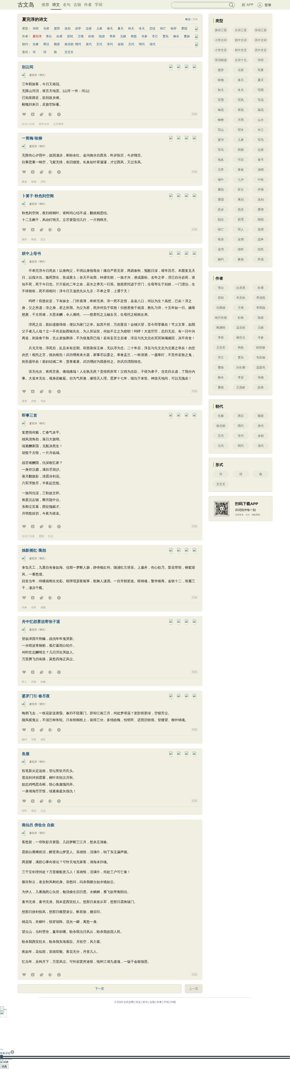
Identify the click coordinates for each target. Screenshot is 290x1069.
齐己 (155, 36)
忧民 (261, 249)
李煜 (112, 36)
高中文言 (261, 50)
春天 (110, 28)
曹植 (221, 387)
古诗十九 (241, 60)
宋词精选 (221, 60)
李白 (49, 36)
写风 (241, 100)
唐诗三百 (221, 30)
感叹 (43, 739)
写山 (221, 129)
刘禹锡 (220, 307)
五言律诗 (58, 124)
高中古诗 (261, 40)
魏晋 (57, 44)
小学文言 (221, 50)
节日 (241, 159)
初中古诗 (44, 124)
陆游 (102, 36)
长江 (261, 129)
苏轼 (70, 36)
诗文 (56, 5)
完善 (194, 114)
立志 (43, 810)
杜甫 (59, 36)
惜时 (241, 249)
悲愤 (152, 28)
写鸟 (261, 139)
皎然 (261, 387)
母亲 (24, 401)
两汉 (46, 44)
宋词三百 (261, 30)
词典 (4, 1066)
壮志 (50, 536)
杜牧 (91, 36)
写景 (33, 739)
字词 (98, 5)
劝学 (78, 28)
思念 (43, 239)
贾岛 (166, 36)
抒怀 (43, 181)
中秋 (261, 179)
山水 (261, 119)
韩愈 (134, 36)
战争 (261, 239)
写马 (221, 149)
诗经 (36, 28)
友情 (241, 239)
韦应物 (260, 357)
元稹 (123, 36)
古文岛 (26, 4)
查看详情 (5, 1053)
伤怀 (33, 607)
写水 (241, 129)
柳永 (176, 36)
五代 (99, 44)
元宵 (221, 169)
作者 (88, 5)
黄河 (221, 139)
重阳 (221, 189)
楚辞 (57, 28)
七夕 (241, 179)
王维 (81, 36)
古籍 (77, 5)
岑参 (144, 36)
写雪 (221, 100)
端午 (221, 179)
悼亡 (163, 28)
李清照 (260, 297)
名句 (66, 5)
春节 (261, 159)
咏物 (33, 181)
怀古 (241, 189)
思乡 (221, 209)
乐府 (46, 28)
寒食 (241, 169)
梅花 (221, 110)
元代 (131, 44)
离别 (241, 199)
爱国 (184, 28)
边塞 (89, 28)
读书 (221, 249)
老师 (261, 229)
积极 (43, 681)
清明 (261, 169)
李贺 (241, 377)
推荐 (45, 5)
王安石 (220, 347)
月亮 (241, 119)
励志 (221, 219)
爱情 (261, 209)
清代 (152, 44)
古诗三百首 (28, 124)
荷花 (241, 110)
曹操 (187, 36)
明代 (142, 44)
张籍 (261, 377)
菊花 (261, 110)
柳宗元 (240, 337)
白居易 (240, 287)
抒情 (33, 401)
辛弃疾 (240, 297)
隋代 (78, 44)
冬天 (142, 28)
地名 (221, 159)
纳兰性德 (221, 317)
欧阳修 (260, 347)
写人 (241, 229)
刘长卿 (240, 367)
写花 (261, 100)
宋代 (110, 44)
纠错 (173, 1002)
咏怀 (174, 28)
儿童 (99, 28)
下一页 (99, 988)
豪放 (24, 181)
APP (249, 5)
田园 (241, 149)
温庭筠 (260, 367)
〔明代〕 (42, 75)
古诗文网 (129, 1002)
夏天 (121, 28)
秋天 (131, 28)
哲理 (241, 219)
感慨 (43, 607)
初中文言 (241, 50)
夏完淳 (33, 75)
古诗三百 (241, 30)
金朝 (121, 44)
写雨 (261, 90)
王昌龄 (240, 387)
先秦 (36, 44)
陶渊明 (220, 327)
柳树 (221, 119)
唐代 (89, 44)
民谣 (261, 259)
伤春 (24, 607)
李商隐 (260, 307)
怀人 (24, 681)
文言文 (69, 52)
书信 (43, 401)
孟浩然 (240, 327)
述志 (33, 810)
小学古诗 (221, 40)
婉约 (24, 239)
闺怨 (33, 239)
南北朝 (69, 44)
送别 (67, 28)
